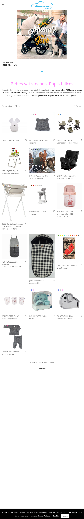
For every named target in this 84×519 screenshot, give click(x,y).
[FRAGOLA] (33, 185)
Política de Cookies (52, 516)
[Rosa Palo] (33, 290)
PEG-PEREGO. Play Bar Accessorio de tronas (11, 172)
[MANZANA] (68, 235)
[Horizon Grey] (33, 149)
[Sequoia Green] (37, 149)
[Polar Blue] (35, 149)
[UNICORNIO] (74, 235)
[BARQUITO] (64, 235)
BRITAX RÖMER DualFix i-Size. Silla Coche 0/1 (67, 177)
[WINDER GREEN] (39, 185)
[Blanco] (31, 114)
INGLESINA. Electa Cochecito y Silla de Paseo (67, 141)
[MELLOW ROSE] (9, 185)
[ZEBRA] (78, 235)
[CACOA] (31, 185)
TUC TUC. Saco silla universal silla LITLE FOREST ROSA (65, 213)
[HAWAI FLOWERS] (66, 235)
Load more (42, 368)
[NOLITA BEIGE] (58, 114)
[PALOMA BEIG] (37, 185)
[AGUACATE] (58, 235)
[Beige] (3, 185)
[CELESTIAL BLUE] (5, 185)
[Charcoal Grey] (31, 149)
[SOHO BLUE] (60, 114)
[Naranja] (70, 235)
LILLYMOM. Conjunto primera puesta (10, 353)
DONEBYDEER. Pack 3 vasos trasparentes (10, 317)
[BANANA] (62, 235)
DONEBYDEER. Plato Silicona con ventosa (65, 317)
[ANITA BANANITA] (60, 235)
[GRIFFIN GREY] (7, 185)
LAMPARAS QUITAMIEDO (12, 140)
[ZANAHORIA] (76, 235)
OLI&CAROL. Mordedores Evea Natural (67, 266)
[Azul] (31, 290)
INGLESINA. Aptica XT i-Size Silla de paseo (38, 177)
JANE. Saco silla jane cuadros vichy (37, 281)
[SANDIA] (72, 235)
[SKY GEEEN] (11, 185)
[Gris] (33, 114)
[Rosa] (35, 114)
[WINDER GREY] (41, 185)
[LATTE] (35, 185)
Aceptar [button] (65, 516)
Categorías (7, 106)
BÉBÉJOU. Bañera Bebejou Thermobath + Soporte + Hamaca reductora (12, 226)
